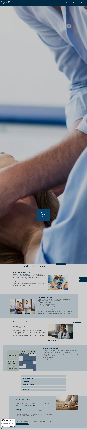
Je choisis (8, 426)
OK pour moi (12, 426)
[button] (1, 428)
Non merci (3, 426)
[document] (43, 215)
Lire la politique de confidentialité (4, 424)
